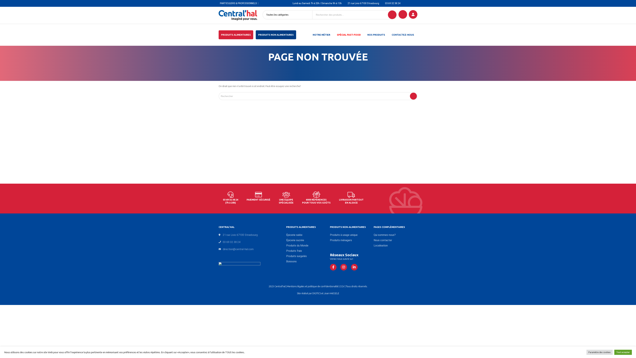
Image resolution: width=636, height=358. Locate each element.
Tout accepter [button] (623, 352)
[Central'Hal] (238, 15)
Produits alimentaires (236, 34)
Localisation (381, 245)
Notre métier (321, 34)
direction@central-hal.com (238, 249)
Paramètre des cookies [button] (599, 352)
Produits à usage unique (344, 235)
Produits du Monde (297, 245)
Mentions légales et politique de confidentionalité (313, 286)
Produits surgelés (296, 256)
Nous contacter (383, 240)
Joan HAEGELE (331, 293)
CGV (342, 286)
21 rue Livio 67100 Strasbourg (363, 3)
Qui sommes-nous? (385, 235)
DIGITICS (316, 293)
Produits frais (294, 250)
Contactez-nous (403, 34)
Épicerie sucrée (295, 240)
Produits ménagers (341, 240)
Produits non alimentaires (276, 34)
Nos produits (376, 34)
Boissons (291, 261)
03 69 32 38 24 (392, 3)
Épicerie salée (294, 235)
